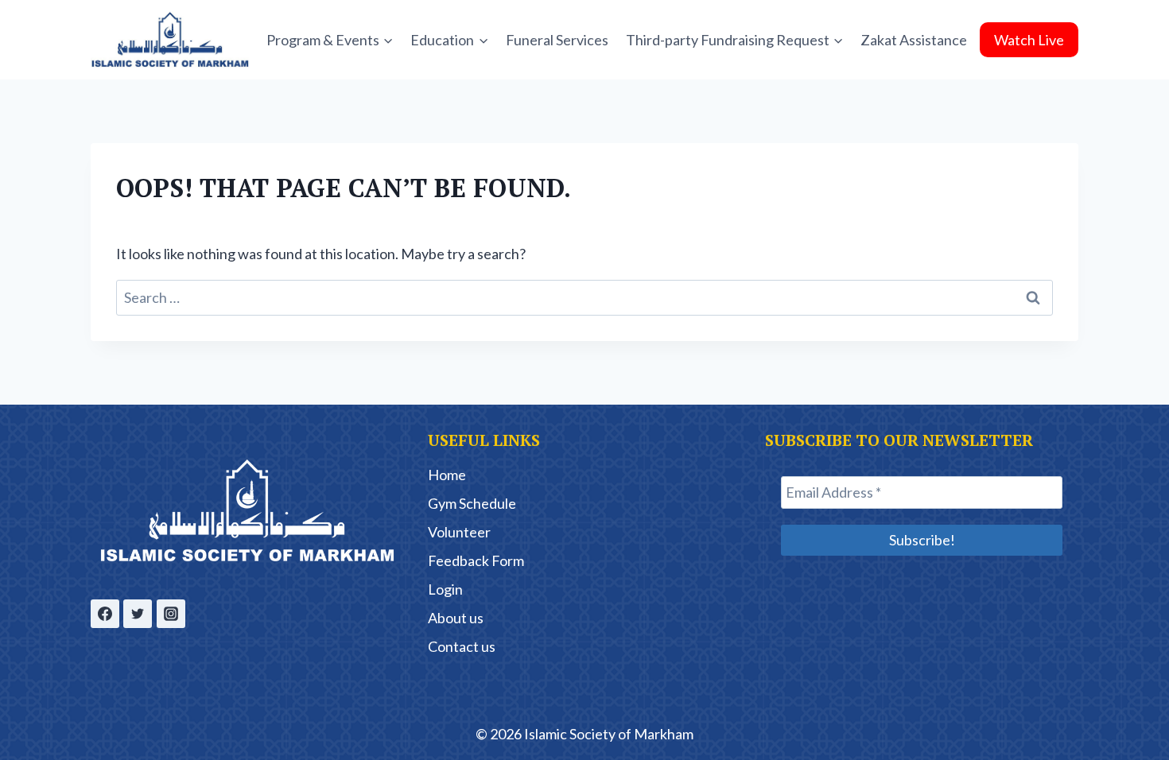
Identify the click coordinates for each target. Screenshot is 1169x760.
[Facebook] (105, 613)
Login (445, 589)
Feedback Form (476, 560)
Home (447, 474)
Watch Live (1029, 39)
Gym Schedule (472, 503)
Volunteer (459, 532)
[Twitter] (137, 613)
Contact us (461, 646)
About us (456, 617)
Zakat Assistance (913, 39)
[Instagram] (171, 613)
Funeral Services (557, 39)
